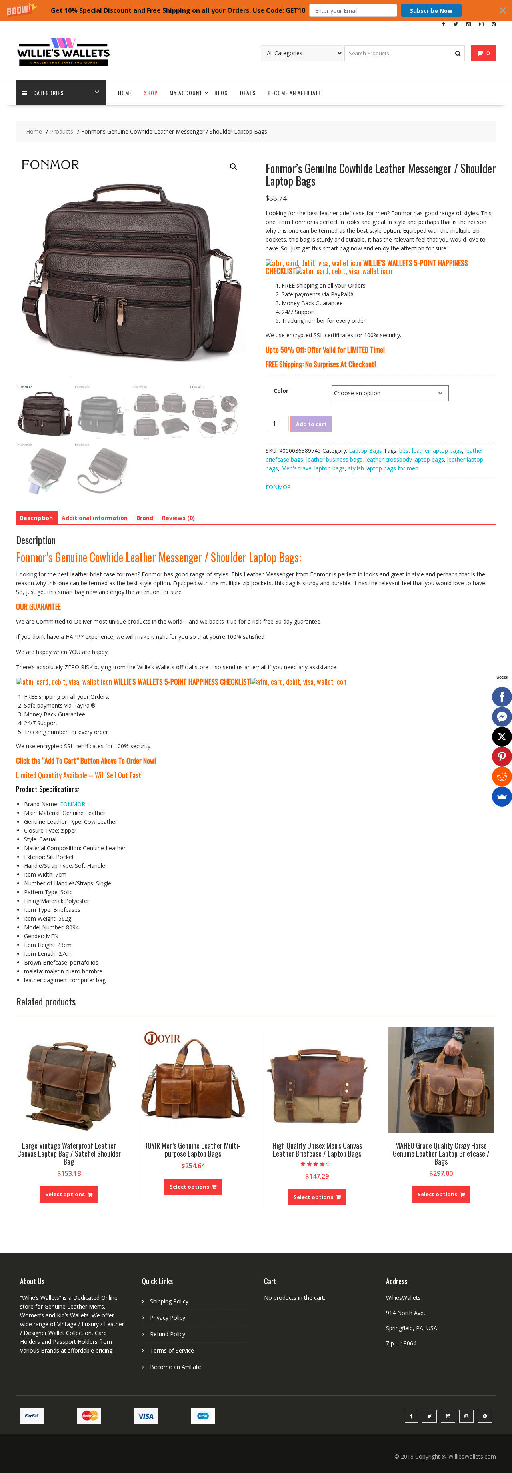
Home (125, 92)
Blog (221, 92)
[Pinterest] (502, 757)
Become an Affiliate (294, 92)
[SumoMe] (502, 797)
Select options (65, 1194)
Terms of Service (172, 1350)
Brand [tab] (144, 518)
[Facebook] (502, 697)
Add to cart (311, 424)
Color (281, 390)
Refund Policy (167, 1334)
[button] (256, 10)
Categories (48, 92)
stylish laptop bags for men (383, 468)
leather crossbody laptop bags (405, 459)
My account (186, 92)
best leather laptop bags (430, 450)
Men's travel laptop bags (313, 468)
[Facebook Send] (502, 717)
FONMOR (278, 487)
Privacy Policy (167, 1317)
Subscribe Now (431, 10)
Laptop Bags (365, 450)
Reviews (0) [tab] (178, 518)
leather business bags (334, 459)
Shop (151, 92)
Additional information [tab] (95, 518)
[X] (502, 737)
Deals (248, 92)
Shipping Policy (169, 1301)
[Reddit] (502, 777)
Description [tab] (36, 518)
